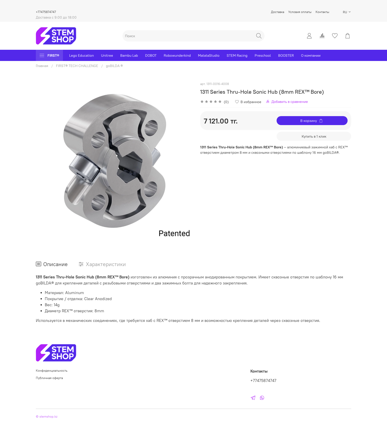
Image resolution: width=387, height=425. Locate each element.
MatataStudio (208, 55)
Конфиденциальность (51, 371)
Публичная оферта (49, 378)
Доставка (277, 12)
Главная (42, 65)
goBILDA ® (114, 65)
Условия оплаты (300, 12)
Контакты (322, 12)
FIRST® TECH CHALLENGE (77, 65)
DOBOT (151, 55)
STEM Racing (237, 55)
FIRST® (53, 55)
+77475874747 (46, 12)
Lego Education (81, 55)
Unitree (107, 55)
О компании (310, 55)
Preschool (263, 55)
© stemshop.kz (46, 416)
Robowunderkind (177, 55)
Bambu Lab (129, 55)
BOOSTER (286, 55)
